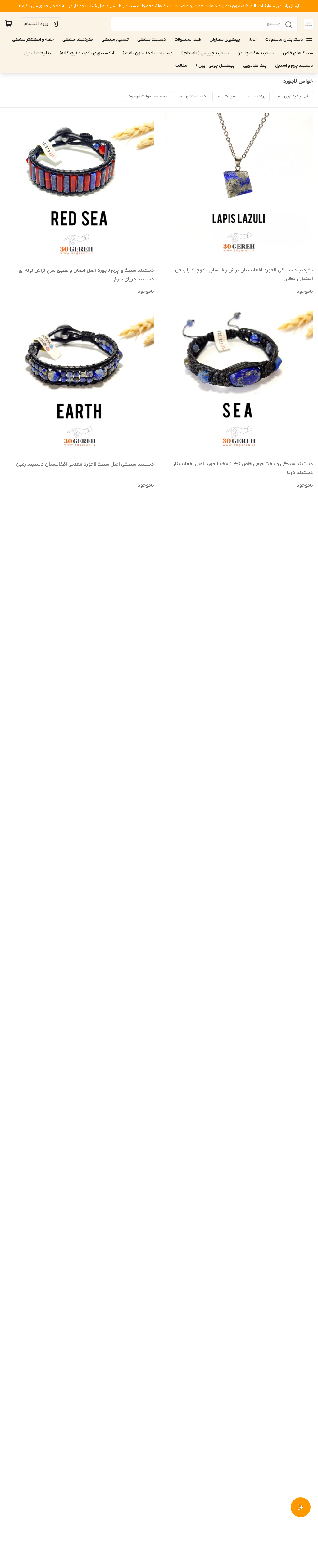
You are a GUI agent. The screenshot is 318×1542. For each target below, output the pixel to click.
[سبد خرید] (8, 24)
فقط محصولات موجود (148, 96)
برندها (260, 96)
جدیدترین (292, 96)
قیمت (230, 96)
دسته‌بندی (196, 96)
